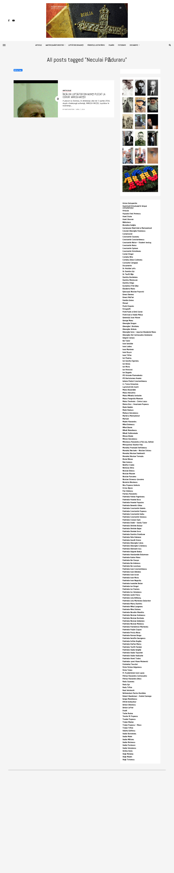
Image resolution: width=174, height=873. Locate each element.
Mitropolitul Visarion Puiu (133, 445)
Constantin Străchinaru (132, 251)
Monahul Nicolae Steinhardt (134, 453)
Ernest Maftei (128, 297)
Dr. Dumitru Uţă (128, 271)
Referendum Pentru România (134, 693)
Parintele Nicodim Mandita (133, 612)
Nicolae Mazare (129, 474)
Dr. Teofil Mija (128, 274)
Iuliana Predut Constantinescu (135, 381)
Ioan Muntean (128, 349)
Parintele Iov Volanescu (132, 592)
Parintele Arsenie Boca (132, 500)
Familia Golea (128, 300)
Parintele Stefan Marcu (132, 644)
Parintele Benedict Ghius (132, 506)
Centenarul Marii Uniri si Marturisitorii (137, 228)
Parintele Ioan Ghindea (132, 572)
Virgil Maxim (127, 757)
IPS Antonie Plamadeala (132, 375)
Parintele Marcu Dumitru (132, 604)
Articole (38, 45)
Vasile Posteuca (129, 745)
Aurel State (127, 217)
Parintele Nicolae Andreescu (134, 615)
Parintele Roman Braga (132, 635)
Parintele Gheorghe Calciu (133, 543)
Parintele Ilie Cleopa (131, 560)
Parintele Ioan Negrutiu (132, 581)
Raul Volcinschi (128, 690)
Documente (134, 45)
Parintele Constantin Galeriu (134, 508)
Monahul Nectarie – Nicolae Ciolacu (137, 451)
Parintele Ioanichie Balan (133, 584)
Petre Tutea (127, 670)
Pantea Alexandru (130, 494)
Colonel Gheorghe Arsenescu (134, 231)
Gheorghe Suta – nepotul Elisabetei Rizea (139, 332)
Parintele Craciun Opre (132, 520)
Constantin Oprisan (130, 248)
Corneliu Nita (128, 257)
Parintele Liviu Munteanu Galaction (137, 601)
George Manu (128, 321)
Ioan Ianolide (128, 344)
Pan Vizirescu (128, 491)
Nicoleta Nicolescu (130, 482)
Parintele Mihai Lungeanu (133, 607)
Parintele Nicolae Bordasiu (133, 618)
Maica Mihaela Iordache (132, 396)
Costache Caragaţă (130, 263)
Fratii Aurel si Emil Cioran (133, 312)
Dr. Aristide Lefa (129, 269)
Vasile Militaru (128, 740)
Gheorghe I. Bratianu (131, 326)
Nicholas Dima (128, 468)
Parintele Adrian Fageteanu (134, 497)
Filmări (111, 45)
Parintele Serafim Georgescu (134, 638)
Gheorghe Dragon (129, 323)
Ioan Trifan (127, 355)
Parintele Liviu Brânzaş (132, 598)
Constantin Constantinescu (133, 240)
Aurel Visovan (128, 219)
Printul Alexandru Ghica (132, 679)
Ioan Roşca (127, 352)
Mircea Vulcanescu (130, 439)
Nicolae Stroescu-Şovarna (133, 479)
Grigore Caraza (128, 338)
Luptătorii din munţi (76, 45)
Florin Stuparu (128, 306)
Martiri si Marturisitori (131, 416)
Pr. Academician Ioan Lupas (133, 673)
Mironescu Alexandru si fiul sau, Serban (138, 442)
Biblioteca (127, 222)
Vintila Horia (127, 751)
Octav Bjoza (128, 488)
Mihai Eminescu (128, 425)
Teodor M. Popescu (130, 716)
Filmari (125, 303)
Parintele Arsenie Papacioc (133, 503)
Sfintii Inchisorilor (129, 702)
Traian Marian (128, 722)
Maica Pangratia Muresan (133, 399)
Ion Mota (126, 367)
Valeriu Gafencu (129, 731)
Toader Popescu (129, 719)
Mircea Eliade (128, 436)
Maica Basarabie (129, 390)
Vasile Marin (127, 737)
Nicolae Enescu (128, 471)
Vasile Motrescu (129, 742)
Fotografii (122, 45)
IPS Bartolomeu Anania (132, 378)
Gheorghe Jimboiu (129, 329)
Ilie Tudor (126, 341)
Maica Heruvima (129, 393)
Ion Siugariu (127, 373)
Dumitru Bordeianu (130, 277)
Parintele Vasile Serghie (132, 650)
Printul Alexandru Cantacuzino (135, 676)
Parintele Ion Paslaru (131, 589)
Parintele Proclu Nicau (131, 633)
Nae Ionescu (127, 462)
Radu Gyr (126, 685)
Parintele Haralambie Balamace (135, 555)
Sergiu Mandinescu (130, 699)
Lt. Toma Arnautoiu (130, 384)
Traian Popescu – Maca (132, 725)
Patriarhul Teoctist (130, 664)
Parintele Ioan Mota (131, 578)
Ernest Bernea (128, 295)
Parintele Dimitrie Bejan (132, 529)
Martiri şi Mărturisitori (55, 45)
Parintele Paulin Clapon (132, 630)
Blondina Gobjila (129, 225)
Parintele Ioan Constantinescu (135, 569)
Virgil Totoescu (128, 760)
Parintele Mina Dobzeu (132, 609)
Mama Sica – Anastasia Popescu (136, 404)
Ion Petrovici (127, 370)
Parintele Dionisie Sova (132, 531)
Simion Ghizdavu (129, 705)
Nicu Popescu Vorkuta (131, 485)
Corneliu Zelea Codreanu (132, 260)
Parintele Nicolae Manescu (133, 624)
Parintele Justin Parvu (131, 595)
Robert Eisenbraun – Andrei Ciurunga (137, 696)
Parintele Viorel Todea (132, 659)
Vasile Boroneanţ (129, 734)
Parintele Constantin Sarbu (133, 514)
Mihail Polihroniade (130, 433)
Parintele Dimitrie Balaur (132, 526)
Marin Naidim (128, 407)
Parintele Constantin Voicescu (134, 517)
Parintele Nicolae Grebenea (133, 621)
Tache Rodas (128, 713)
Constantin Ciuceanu (131, 237)
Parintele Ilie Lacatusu (132, 566)
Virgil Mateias (128, 754)
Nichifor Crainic (128, 465)
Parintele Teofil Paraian (132, 647)
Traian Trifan (128, 728)
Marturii (126, 419)
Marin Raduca (128, 410)
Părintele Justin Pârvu (96, 45)
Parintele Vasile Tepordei (133, 653)
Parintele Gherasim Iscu (132, 549)
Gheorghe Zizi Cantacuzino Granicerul (137, 335)
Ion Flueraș (127, 358)
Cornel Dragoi (128, 254)
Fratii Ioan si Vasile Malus (133, 315)
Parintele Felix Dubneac (132, 537)
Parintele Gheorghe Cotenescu (135, 546)
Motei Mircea (128, 459)
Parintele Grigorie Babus (132, 552)
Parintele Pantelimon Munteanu (135, 627)
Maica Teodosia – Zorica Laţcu (135, 401)
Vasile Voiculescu (129, 748)
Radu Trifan (127, 687)
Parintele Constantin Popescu (134, 511)
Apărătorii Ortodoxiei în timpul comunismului (135, 207)
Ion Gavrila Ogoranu (131, 361)
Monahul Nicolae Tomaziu (133, 456)
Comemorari (127, 234)
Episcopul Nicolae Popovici (133, 292)
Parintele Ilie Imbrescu (131, 563)
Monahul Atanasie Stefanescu (135, 448)
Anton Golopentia (130, 203)
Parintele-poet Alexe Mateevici (135, 662)
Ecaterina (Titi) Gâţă (130, 286)
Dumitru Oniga (128, 283)
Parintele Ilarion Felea (131, 557)
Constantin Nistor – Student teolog (137, 243)
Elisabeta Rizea (129, 289)
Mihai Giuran (127, 427)
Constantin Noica (129, 245)
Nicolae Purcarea (129, 477)
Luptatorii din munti (130, 387)
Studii (125, 711)
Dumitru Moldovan (130, 280)
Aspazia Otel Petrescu (132, 214)
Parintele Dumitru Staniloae (134, 534)
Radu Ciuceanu (128, 682)
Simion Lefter (128, 708)
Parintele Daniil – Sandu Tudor (135, 523)
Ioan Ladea (127, 347)
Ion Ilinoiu (126, 364)
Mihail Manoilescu (130, 430)
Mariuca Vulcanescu (130, 413)
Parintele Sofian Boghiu (132, 641)
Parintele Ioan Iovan (131, 575)
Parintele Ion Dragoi (130, 586)
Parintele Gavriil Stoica (132, 540)
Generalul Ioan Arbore (131, 318)
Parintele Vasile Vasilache (133, 656)
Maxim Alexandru (129, 422)
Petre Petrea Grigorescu (132, 667)
